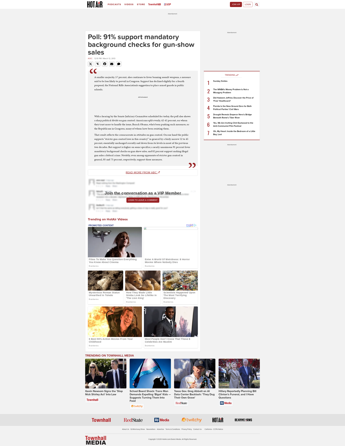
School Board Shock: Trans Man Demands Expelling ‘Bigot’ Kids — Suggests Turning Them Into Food (150, 396)
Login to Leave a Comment (143, 200)
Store (141, 4)
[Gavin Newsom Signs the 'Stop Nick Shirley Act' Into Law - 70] (105, 373)
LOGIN (248, 4)
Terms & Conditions (172, 429)
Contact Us (197, 429)
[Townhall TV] (155, 4)
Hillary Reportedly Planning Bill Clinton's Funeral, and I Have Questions (237, 394)
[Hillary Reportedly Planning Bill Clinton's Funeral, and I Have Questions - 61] (239, 373)
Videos (129, 4)
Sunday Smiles (220, 81)
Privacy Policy (187, 429)
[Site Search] (257, 4)
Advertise (160, 429)
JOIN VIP (236, 4)
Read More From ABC (142, 172)
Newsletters (150, 429)
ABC (91, 58)
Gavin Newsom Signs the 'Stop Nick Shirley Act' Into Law (104, 393)
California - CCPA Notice (214, 429)
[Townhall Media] (95, 440)
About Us (125, 429)
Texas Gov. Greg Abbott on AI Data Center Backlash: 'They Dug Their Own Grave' (194, 394)
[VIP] (168, 4)
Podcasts (114, 4)
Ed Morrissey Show (138, 429)
